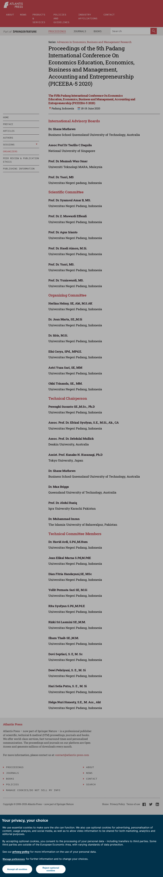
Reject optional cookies (51, 869)
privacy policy (20, 851)
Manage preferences (14, 859)
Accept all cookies (17, 869)
